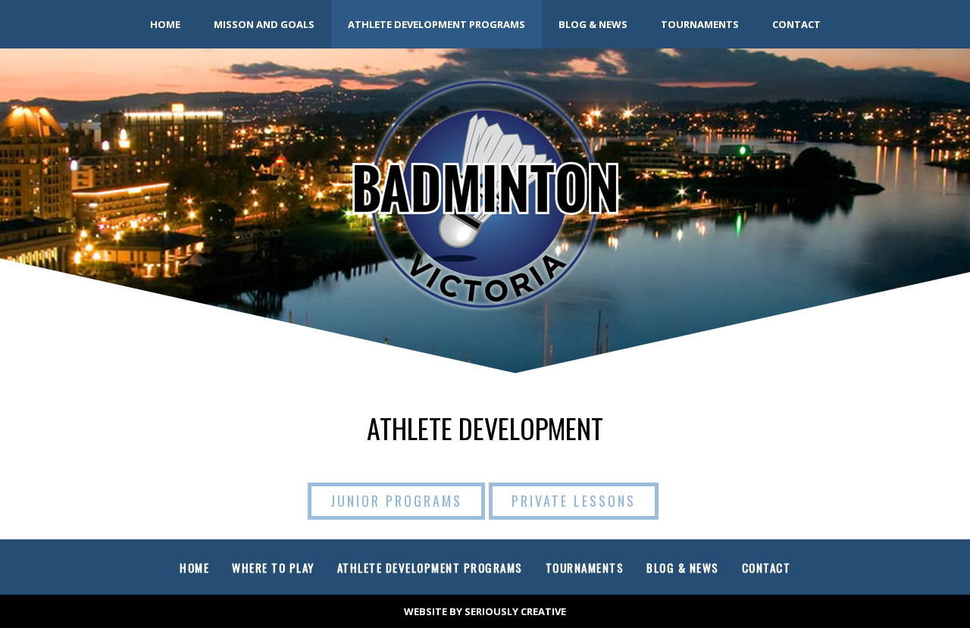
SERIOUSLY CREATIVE (515, 611)
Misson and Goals (264, 24)
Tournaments (700, 24)
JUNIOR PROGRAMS (396, 501)
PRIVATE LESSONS (574, 501)
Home (165, 24)
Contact (796, 24)
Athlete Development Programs (436, 24)
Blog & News (593, 24)
